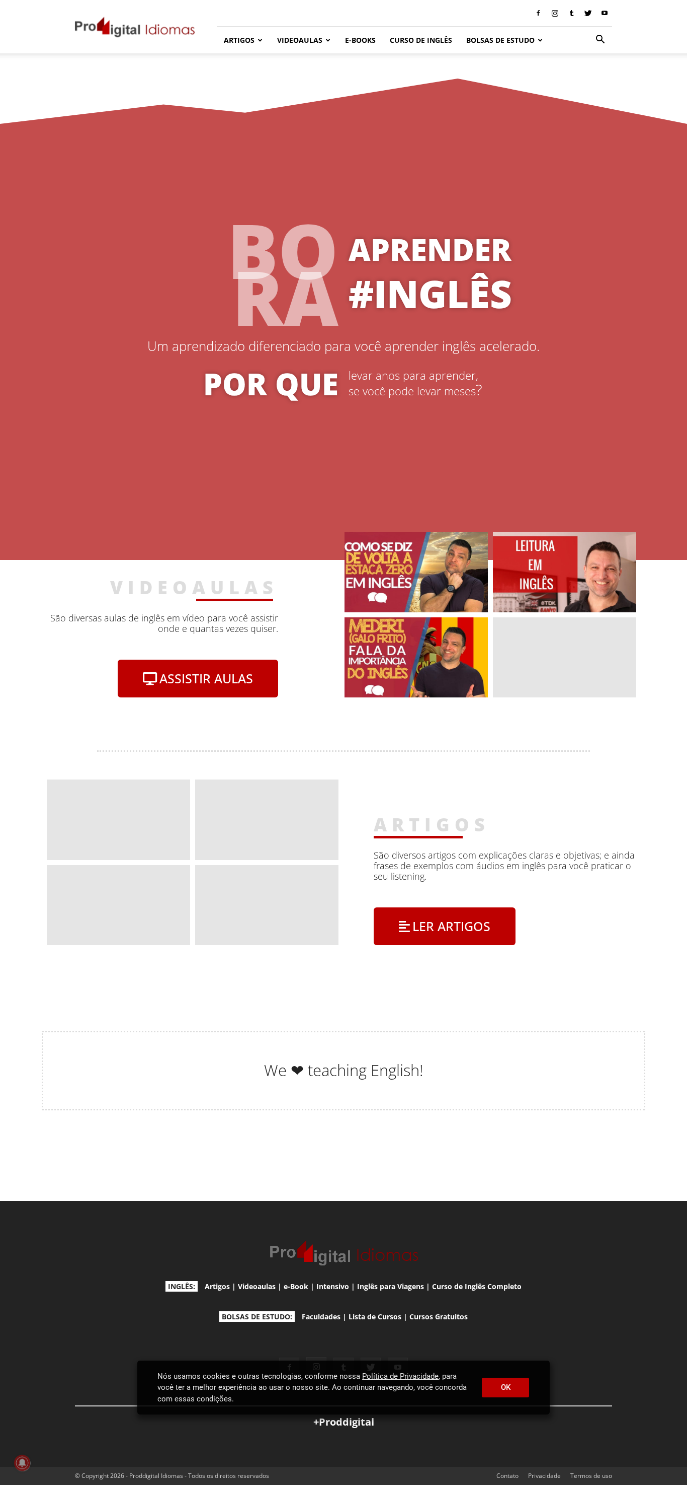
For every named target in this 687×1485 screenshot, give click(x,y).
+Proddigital (343, 1422)
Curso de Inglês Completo (477, 1286)
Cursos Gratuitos (438, 1316)
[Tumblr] (571, 13)
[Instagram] (554, 13)
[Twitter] (587, 13)
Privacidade (544, 1475)
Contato (507, 1475)
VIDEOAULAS (299, 40)
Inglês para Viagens (390, 1286)
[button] (600, 40)
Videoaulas (257, 1286)
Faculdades (321, 1316)
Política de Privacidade (400, 1376)
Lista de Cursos (375, 1316)
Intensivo (332, 1286)
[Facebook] (538, 13)
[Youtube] (604, 13)
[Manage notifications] (22, 1463)
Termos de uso (591, 1475)
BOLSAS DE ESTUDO (500, 40)
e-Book (296, 1286)
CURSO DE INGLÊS (421, 40)
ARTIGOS (239, 40)
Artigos (217, 1286)
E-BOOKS (360, 40)
